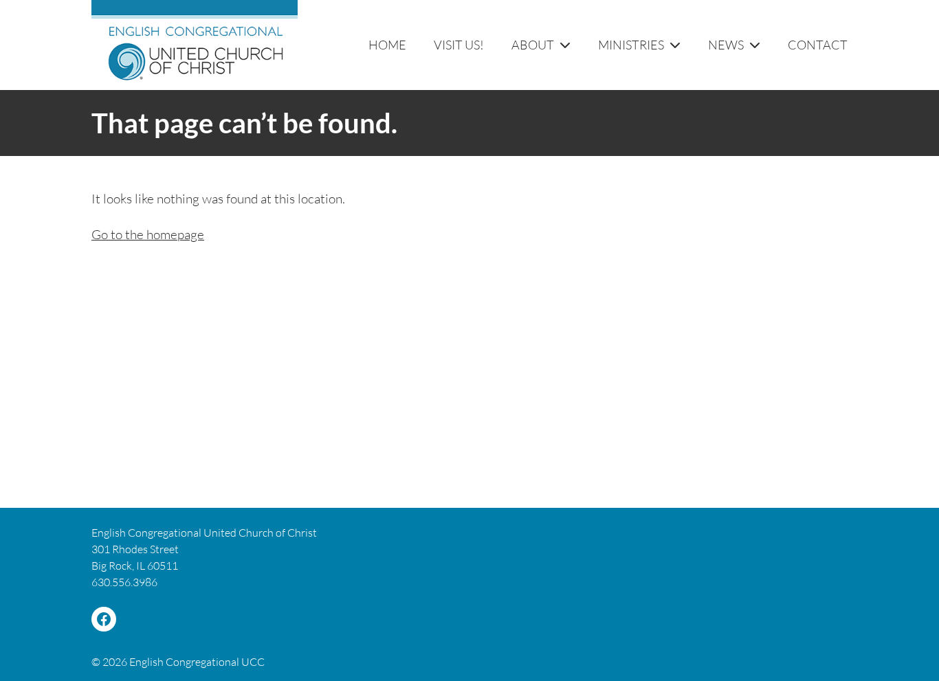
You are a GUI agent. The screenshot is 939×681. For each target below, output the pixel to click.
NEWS (726, 44)
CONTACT (818, 44)
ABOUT (532, 44)
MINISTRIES (631, 44)
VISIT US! (459, 44)
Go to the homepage (147, 234)
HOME (387, 44)
